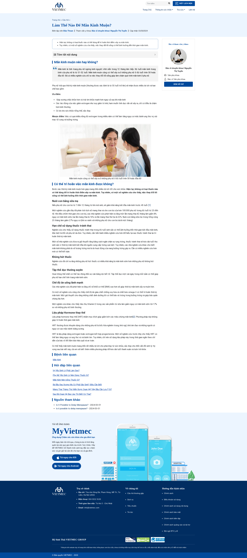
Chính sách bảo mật (172, 512)
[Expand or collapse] (155, 55)
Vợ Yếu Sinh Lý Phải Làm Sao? (66, 370)
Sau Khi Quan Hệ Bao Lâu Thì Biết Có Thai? (72, 394)
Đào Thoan (68, 31)
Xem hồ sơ (178, 84)
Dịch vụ (130, 500)
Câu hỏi (65, 20)
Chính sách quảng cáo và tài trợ (177, 525)
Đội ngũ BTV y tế (171, 531)
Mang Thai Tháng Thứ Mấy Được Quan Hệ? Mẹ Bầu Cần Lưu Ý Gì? (82, 389)
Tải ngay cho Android (68, 466)
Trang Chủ (147, 10)
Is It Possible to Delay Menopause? (72, 405)
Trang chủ (56, 20)
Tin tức (130, 512)
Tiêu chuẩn (131, 506)
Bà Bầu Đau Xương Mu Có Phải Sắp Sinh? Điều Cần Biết (77, 384)
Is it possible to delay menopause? (71, 408)
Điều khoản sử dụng (172, 500)
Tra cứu (180, 10)
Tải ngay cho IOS (68, 457)
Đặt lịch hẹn (185, 3)
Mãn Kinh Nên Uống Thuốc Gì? (66, 380)
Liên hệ (192, 10)
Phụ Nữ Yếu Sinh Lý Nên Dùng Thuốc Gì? (71, 375)
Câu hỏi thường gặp (135, 493)
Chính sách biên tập (172, 518)
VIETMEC (59, 7)
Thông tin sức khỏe (163, 10)
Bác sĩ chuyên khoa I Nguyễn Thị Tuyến (109, 31)
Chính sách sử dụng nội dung (176, 506)
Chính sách (168, 493)
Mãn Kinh (57, 360)
